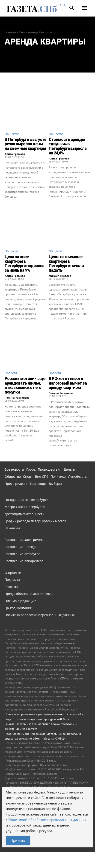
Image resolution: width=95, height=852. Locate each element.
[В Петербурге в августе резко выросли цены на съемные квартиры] (25, 107)
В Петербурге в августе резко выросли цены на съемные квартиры (25, 144)
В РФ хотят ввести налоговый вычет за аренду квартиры (68, 383)
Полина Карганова (17, 397)
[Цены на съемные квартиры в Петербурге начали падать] (69, 224)
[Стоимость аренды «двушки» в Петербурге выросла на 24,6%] (69, 107)
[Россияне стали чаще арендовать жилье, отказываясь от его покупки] (25, 346)
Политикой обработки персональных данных (47, 819)
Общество (12, 134)
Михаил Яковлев (60, 275)
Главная (10, 32)
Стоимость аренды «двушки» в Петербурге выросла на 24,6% (67, 146)
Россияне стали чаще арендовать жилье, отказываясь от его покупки (25, 385)
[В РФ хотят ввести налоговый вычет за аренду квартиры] (69, 346)
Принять (18, 840)
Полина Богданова (61, 393)
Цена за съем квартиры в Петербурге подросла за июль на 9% (24, 263)
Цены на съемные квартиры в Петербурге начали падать (66, 263)
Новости (11, 373)
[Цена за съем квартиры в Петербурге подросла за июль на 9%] (25, 224)
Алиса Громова (15, 154)
